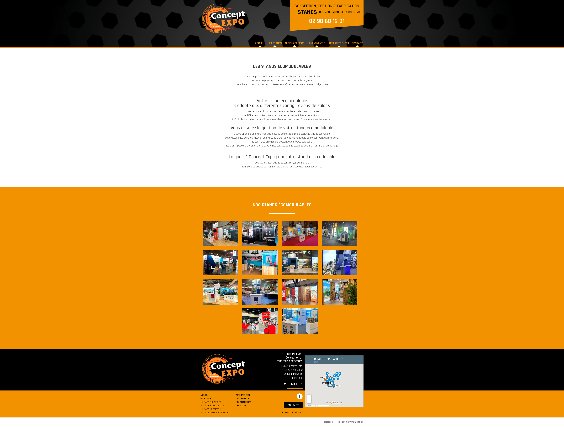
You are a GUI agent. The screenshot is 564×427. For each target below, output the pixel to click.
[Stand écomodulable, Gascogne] (220, 291)
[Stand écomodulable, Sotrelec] (220, 262)
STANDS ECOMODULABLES (213, 405)
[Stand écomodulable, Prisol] (339, 233)
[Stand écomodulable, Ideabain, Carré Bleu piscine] (260, 291)
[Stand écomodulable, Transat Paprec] (260, 262)
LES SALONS (241, 405)
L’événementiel (316, 43)
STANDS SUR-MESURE (211, 402)
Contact (357, 43)
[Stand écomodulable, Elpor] (300, 233)
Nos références (339, 43)
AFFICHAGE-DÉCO (294, 43)
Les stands (275, 43)
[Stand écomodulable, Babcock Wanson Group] (220, 233)
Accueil (260, 43)
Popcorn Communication (350, 422)
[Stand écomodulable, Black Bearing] (260, 233)
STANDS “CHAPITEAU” (211, 409)
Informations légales (292, 412)
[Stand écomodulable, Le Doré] (300, 291)
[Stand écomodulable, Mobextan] (339, 291)
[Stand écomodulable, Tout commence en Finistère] (300, 262)
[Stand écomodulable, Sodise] (260, 321)
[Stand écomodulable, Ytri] (300, 321)
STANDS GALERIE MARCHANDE (215, 412)
